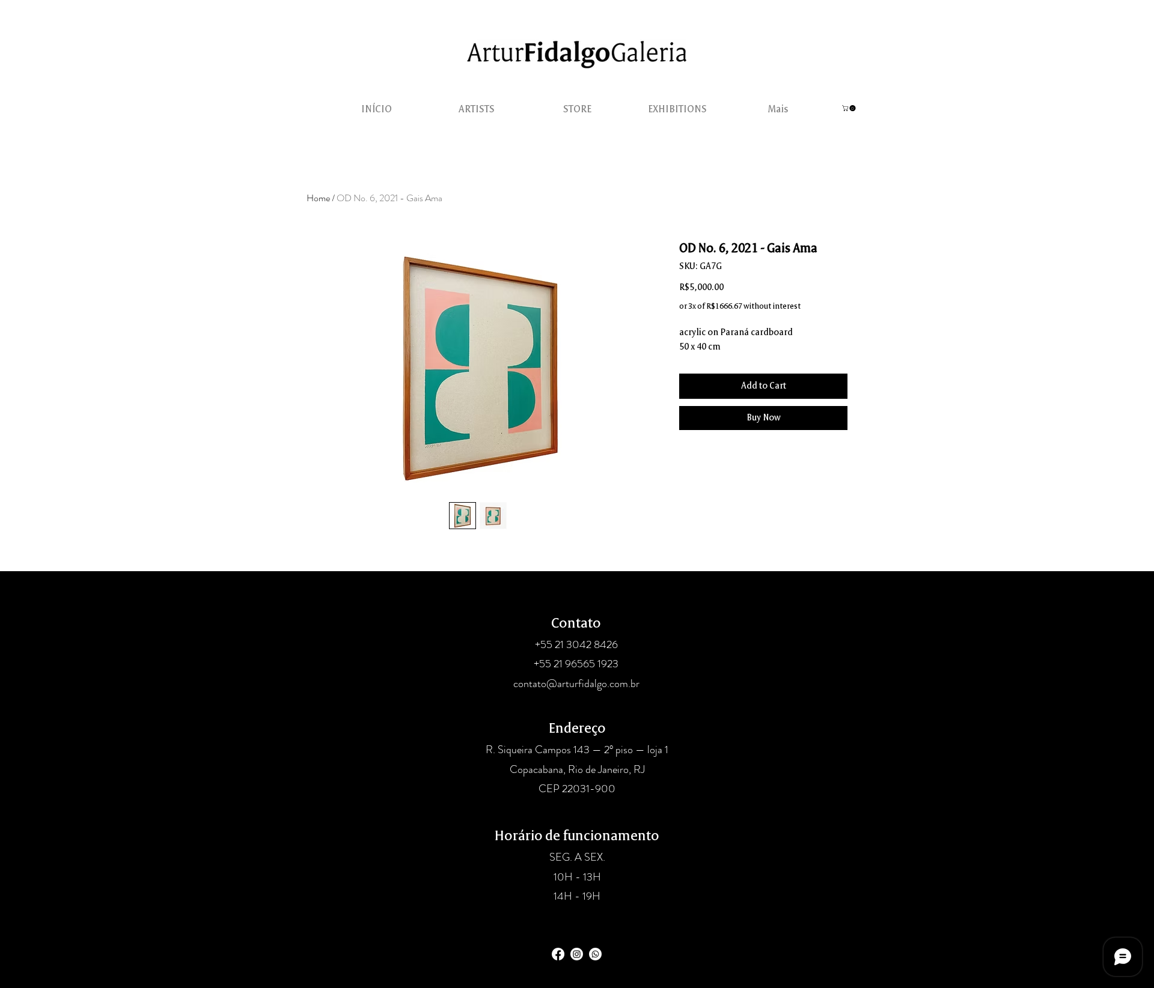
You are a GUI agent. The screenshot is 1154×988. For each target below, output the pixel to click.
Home (318, 198)
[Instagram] (576, 954)
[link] (849, 108)
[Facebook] (558, 954)
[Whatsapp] (595, 954)
